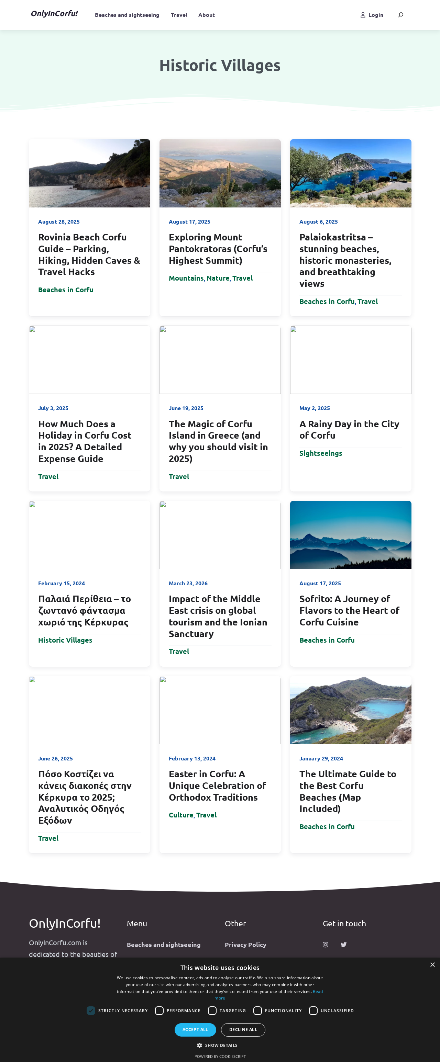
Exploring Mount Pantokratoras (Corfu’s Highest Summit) (218, 248)
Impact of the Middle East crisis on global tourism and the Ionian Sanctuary (218, 615)
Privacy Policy (245, 944)
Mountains (186, 277)
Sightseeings (320, 453)
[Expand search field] (401, 14)
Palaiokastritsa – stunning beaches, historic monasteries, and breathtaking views (345, 260)
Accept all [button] (195, 1029)
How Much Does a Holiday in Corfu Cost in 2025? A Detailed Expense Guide (85, 441)
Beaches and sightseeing (127, 14)
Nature (218, 277)
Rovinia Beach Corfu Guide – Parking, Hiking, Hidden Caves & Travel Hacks (89, 254)
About (206, 14)
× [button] (432, 965)
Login (375, 14)
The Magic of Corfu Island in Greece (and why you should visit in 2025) (218, 441)
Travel (179, 14)
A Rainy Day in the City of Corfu (349, 429)
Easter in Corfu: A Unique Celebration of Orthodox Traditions (217, 785)
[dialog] (220, 1010)
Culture (181, 814)
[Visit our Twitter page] (343, 945)
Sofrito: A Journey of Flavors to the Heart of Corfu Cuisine (349, 610)
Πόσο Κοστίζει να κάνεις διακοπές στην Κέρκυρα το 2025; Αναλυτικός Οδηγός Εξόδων (85, 797)
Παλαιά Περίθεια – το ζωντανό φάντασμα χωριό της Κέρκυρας (84, 610)
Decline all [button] (243, 1029)
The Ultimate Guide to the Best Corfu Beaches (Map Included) (347, 791)
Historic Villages (65, 639)
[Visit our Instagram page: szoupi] (325, 945)
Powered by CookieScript (220, 1056)
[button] (220, 1045)
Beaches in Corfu (66, 289)
